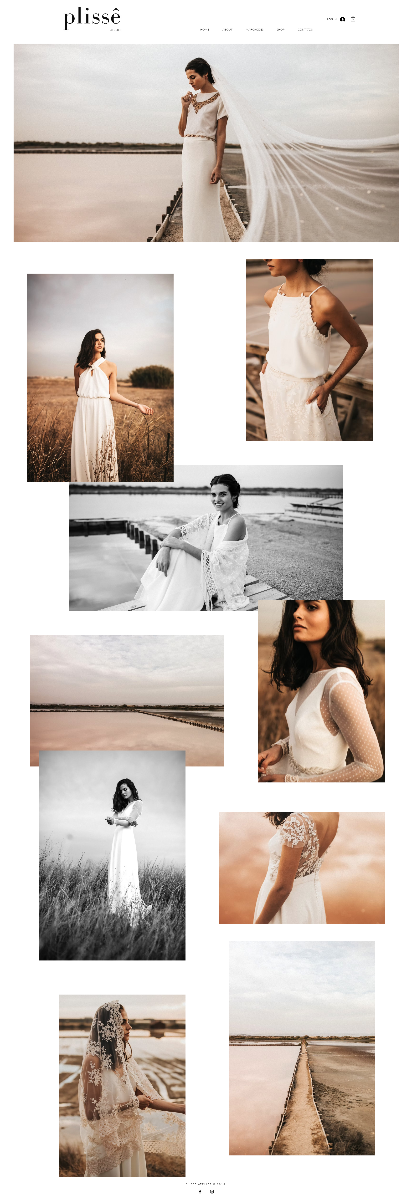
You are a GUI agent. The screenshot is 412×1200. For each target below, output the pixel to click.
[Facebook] (200, 1191)
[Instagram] (212, 1191)
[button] (353, 18)
